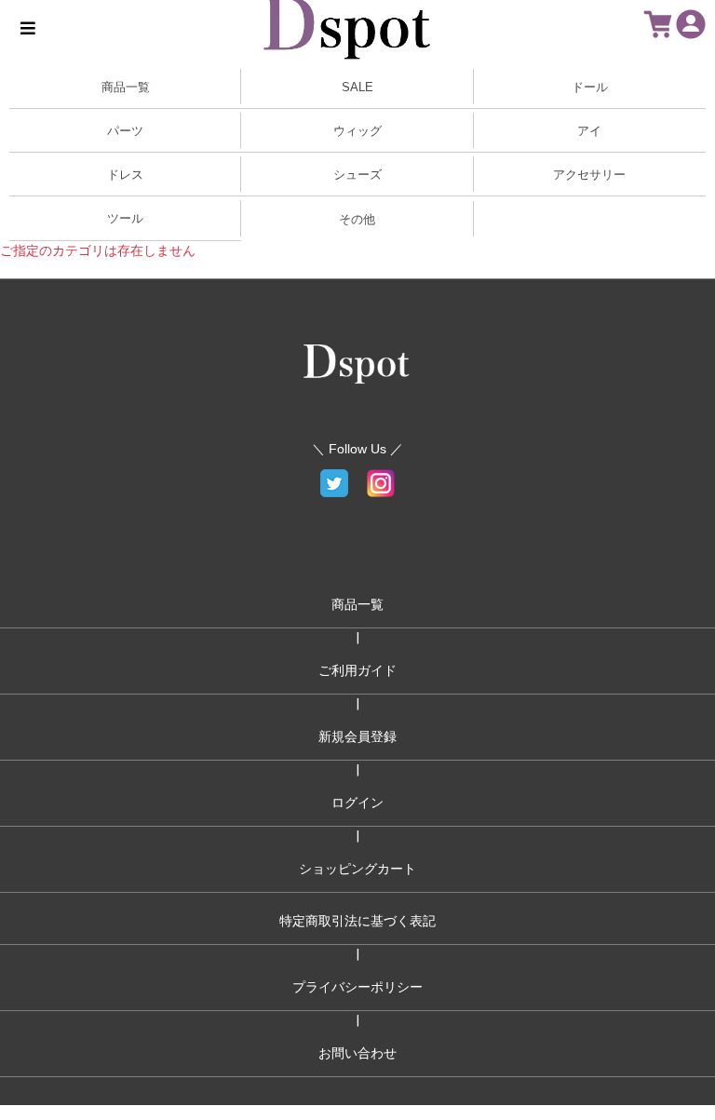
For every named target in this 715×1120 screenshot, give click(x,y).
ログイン (357, 802)
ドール (590, 87)
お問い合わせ (357, 1053)
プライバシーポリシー (357, 986)
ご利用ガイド (357, 670)
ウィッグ (357, 131)
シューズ (357, 175)
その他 (357, 219)
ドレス (125, 175)
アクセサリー (589, 175)
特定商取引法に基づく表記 (357, 920)
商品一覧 (357, 604)
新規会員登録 (357, 736)
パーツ (125, 131)
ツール (125, 218)
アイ (589, 131)
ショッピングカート (357, 868)
